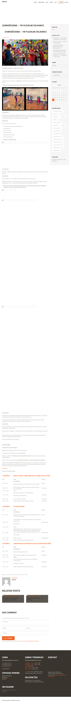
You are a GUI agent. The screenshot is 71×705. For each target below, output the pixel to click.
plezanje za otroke (24, 574)
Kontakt (66, 2)
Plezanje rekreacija (57, 128)
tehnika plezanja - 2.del (57, 139)
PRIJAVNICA (4, 468)
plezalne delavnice (11, 574)
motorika (6, 574)
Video (53, 29)
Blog (56, 2)
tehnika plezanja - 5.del (57, 147)
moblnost (63, 116)
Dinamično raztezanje (57, 111)
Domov (35, 2)
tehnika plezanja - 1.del (57, 136)
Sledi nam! (54, 161)
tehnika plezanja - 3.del (57, 142)
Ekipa (47, 2)
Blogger (28, 13)
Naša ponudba (41, 2)
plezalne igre (18, 574)
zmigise (14, 579)
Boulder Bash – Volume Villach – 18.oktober (10, 599)
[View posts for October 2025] (53, 85)
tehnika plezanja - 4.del (57, 144)
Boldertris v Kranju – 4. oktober (34, 599)
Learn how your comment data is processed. (29, 641)
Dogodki (51, 2)
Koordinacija (55, 116)
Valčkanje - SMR (56, 150)
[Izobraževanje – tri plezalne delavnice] (25, 52)
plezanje (63, 125)
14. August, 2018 (5, 37)
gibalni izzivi (55, 114)
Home (15, 13)
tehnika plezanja (56, 133)
